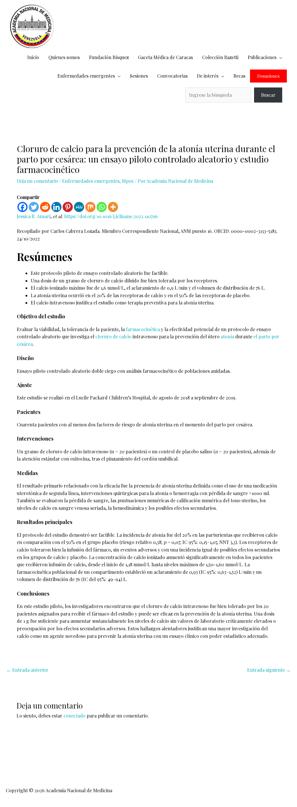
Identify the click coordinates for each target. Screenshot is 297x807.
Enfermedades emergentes (86, 76)
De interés (207, 76)
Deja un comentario (37, 181)
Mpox (128, 181)
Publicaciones (262, 57)
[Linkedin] (56, 207)
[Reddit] (45, 207)
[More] (113, 207)
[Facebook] (22, 207)
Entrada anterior (27, 670)
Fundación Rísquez (109, 57)
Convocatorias (172, 76)
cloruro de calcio (113, 336)
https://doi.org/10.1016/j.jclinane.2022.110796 (111, 216)
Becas (239, 76)
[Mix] (90, 207)
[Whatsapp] (102, 207)
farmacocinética (143, 329)
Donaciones (268, 76)
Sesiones (139, 76)
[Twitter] (34, 207)
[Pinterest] (68, 207)
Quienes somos (64, 57)
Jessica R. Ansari (33, 216)
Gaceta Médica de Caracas (165, 57)
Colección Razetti (220, 57)
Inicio (33, 57)
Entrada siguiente (269, 670)
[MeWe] (79, 207)
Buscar (268, 95)
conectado (75, 716)
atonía (227, 336)
